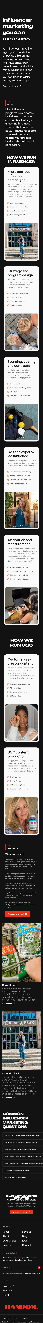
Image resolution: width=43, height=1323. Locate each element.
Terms (26, 1273)
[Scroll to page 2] (21, 256)
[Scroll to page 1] (19, 256)
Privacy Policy (35, 1273)
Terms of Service (21, 1318)
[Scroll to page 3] (24, 256)
